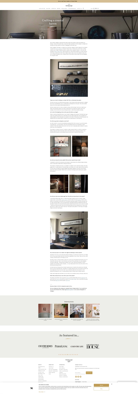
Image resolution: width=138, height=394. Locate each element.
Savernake (79, 199)
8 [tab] (70, 354)
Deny (101, 388)
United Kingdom (78, 381)
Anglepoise (83, 277)
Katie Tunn (57, 280)
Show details (41, 391)
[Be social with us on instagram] (78, 377)
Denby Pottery (74, 279)
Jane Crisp (68, 280)
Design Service (64, 8)
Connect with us (78, 364)
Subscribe (89, 372)
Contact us (51, 366)
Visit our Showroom (53, 369)
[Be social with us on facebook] (76, 377)
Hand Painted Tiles (42, 369)
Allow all (101, 385)
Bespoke (58, 8)
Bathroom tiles (41, 373)
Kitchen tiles (41, 372)
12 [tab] (77, 354)
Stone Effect (41, 379)
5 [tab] (65, 354)
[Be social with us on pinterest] (80, 377)
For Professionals (72, 8)
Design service (52, 372)
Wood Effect (41, 378)
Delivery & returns (63, 369)
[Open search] (83, 8)
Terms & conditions (63, 376)
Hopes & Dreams (58, 48)
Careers (61, 372)
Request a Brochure (53, 371)
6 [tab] (67, 354)
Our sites (77, 379)
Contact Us (79, 8)
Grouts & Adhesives (42, 380)
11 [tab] (75, 354)
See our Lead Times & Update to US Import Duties (67, 1)
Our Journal (62, 368)
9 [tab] (72, 354)
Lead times (51, 368)
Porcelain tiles (41, 370)
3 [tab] (62, 354)
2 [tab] (60, 354)
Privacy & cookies (63, 375)
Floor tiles (40, 376)
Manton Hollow (64, 199)
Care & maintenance (63, 371)
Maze (68, 277)
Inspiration (53, 8)
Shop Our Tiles (42, 8)
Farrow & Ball (59, 279)
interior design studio (58, 51)
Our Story (48, 8)
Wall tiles (40, 375)
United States (84, 381)
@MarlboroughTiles (69, 289)
